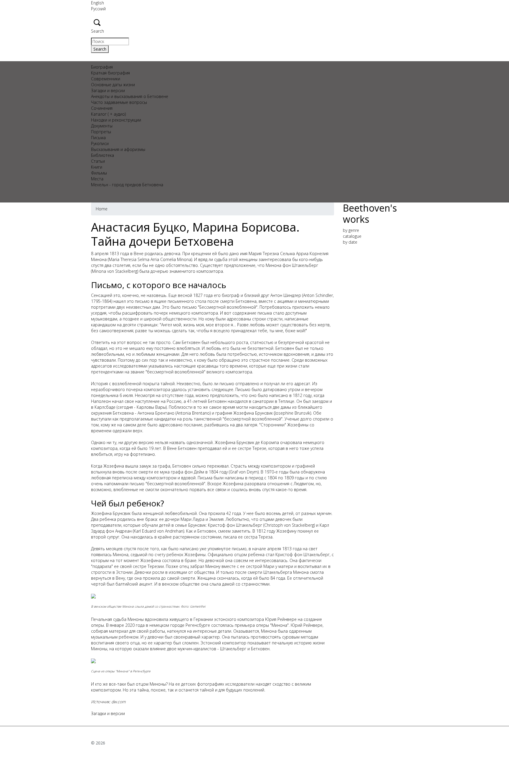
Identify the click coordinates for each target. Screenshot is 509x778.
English (97, 3)
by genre (351, 230)
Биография (102, 67)
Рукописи (100, 143)
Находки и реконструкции (116, 120)
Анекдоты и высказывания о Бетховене (129, 96)
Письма (98, 137)
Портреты (101, 131)
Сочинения (102, 108)
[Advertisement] (380, 338)
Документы (102, 126)
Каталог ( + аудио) (108, 114)
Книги (96, 167)
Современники (105, 79)
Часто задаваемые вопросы (119, 102)
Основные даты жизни (113, 84)
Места (97, 179)
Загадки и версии (108, 90)
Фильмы (99, 173)
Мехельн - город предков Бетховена (127, 184)
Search (97, 31)
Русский (98, 8)
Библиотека (102, 155)
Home (102, 209)
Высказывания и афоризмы (118, 149)
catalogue (352, 236)
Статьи (98, 161)
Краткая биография (110, 73)
